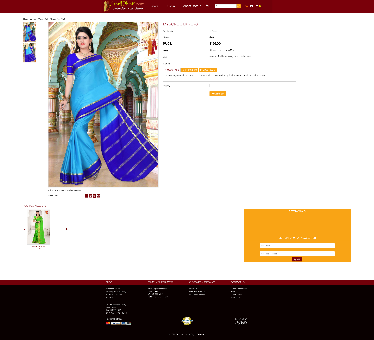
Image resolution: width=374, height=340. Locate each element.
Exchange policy (113, 289)
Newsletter (235, 297)
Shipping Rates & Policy (116, 291)
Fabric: (165, 51)
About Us (193, 289)
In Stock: (166, 64)
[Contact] (247, 6)
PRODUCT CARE (207, 70)
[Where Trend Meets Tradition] (124, 5)
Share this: (53, 195)
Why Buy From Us (197, 291)
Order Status (192, 6)
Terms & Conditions (114, 294)
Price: (167, 43)
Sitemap (109, 297)
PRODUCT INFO (172, 70)
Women (33, 19)
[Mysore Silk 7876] (29, 32)
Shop (170, 6)
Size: (165, 57)
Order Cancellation (239, 289)
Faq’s (233, 291)
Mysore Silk (43, 19)
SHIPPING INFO (189, 70)
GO (238, 6)
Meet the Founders (197, 294)
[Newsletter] (252, 6)
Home (155, 6)
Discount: (166, 37)
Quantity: (166, 86)
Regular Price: (168, 31)
